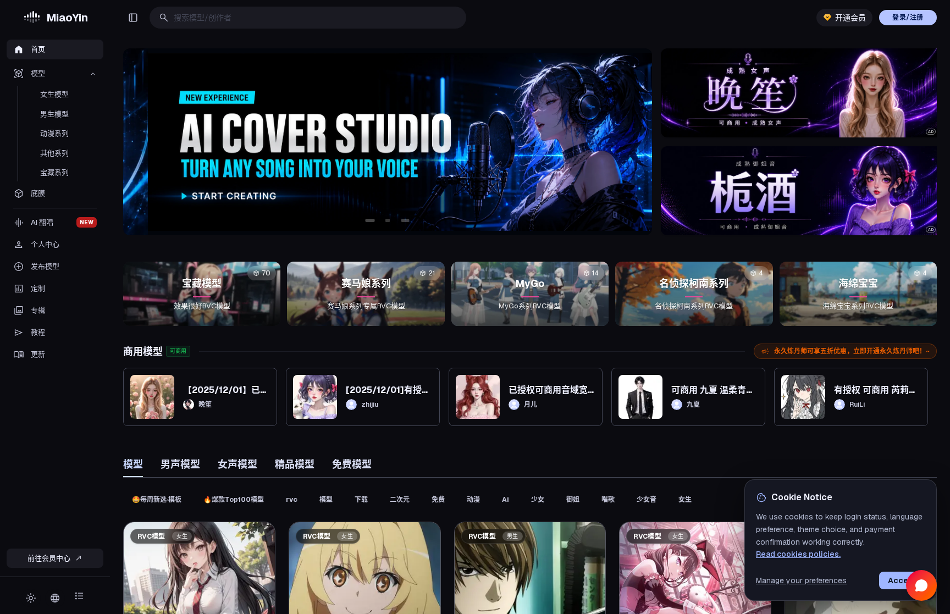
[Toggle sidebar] (133, 17)
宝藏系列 (54, 172)
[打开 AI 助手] (921, 585)
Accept (902, 580)
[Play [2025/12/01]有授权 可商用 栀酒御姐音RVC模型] (315, 397)
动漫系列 (54, 133)
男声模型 (180, 464)
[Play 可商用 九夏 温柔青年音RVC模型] (640, 397)
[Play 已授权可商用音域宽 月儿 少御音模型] (478, 397)
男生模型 (54, 114)
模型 (133, 464)
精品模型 (294, 464)
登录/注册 (908, 17)
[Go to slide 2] (387, 220)
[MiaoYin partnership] (387, 141)
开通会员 (850, 18)
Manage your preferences (801, 580)
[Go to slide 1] (370, 220)
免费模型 (352, 464)
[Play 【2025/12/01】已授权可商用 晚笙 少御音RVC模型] (152, 397)
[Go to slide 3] (405, 220)
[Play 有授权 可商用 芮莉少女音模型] (803, 397)
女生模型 (54, 94)
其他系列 (54, 153)
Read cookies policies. (798, 554)
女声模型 (237, 464)
